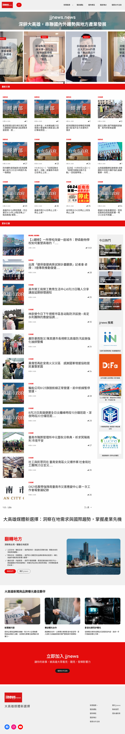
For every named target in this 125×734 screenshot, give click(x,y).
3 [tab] (58, 82)
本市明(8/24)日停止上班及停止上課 (78, 211)
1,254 (10, 507)
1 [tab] (52, 82)
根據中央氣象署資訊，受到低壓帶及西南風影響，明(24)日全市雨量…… (110, 212)
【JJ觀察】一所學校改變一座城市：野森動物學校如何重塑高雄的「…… (59, 241)
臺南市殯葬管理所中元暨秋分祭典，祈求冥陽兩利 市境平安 (59, 439)
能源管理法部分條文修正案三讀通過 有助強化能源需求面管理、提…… (15, 127)
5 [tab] (63, 82)
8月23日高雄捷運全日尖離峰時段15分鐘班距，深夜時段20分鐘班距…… (60, 414)
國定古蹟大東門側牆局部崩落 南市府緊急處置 (110, 126)
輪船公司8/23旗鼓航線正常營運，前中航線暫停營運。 (59, 389)
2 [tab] (55, 82)
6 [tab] (66, 82)
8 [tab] (72, 82)
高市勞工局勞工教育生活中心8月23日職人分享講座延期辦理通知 (58, 290)
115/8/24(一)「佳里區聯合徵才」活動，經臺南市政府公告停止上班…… (46, 170)
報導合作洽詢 (62, 671)
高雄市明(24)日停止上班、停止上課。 (46, 211)
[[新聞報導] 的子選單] (72, 4)
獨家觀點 (36, 235)
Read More (19, 70)
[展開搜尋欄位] (19, 5)
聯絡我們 (10, 571)
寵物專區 (31, 235)
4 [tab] (61, 82)
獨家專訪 (20, 37)
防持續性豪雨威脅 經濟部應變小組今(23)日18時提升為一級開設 (15, 170)
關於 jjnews (24, 571)
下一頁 (88, 507)
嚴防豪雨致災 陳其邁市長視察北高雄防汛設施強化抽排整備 (59, 340)
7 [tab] (69, 83)
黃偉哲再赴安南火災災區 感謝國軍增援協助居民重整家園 (59, 364)
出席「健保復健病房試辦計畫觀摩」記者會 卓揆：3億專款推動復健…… (57, 266)
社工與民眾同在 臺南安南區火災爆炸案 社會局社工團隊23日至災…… (59, 463)
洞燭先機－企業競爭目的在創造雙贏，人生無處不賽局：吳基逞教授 (62, 52)
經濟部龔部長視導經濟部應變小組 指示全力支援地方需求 (78, 127)
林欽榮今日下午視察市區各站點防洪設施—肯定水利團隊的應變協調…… (58, 315)
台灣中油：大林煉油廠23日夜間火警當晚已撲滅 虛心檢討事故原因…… (46, 127)
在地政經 (100, 97)
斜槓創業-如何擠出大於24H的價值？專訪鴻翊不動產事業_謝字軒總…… (20, 52)
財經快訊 (5, 97)
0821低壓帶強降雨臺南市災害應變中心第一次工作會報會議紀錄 (59, 488)
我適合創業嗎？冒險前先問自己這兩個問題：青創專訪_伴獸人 (104, 52)
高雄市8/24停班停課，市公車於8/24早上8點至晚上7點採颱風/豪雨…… (15, 212)
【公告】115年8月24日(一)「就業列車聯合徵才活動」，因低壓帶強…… (78, 170)
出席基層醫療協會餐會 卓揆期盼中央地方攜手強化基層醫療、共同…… (110, 170)
